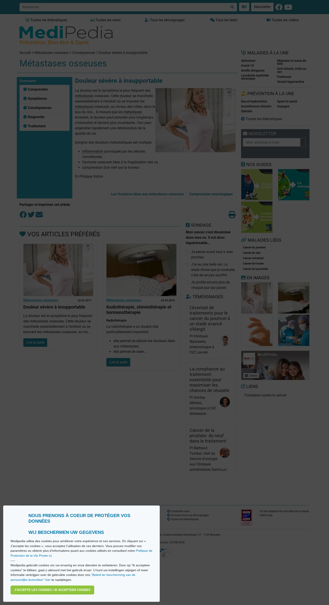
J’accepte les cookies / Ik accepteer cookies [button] (52, 590)
